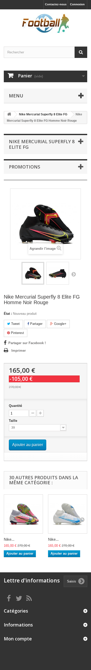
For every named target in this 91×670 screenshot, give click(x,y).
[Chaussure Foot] (45, 23)
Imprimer (18, 350)
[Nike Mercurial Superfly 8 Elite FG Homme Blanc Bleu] (67, 514)
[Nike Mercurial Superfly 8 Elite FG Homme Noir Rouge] (33, 273)
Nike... (9, 539)
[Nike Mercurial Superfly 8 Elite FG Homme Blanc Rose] (23, 514)
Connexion (77, 4)
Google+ (59, 324)
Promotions (24, 167)
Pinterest (17, 333)
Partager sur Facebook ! (27, 343)
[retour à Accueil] (9, 114)
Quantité (15, 406)
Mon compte (18, 639)
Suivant (73, 274)
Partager (35, 324)
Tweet (15, 324)
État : (8, 314)
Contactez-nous (55, 4)
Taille (13, 421)
